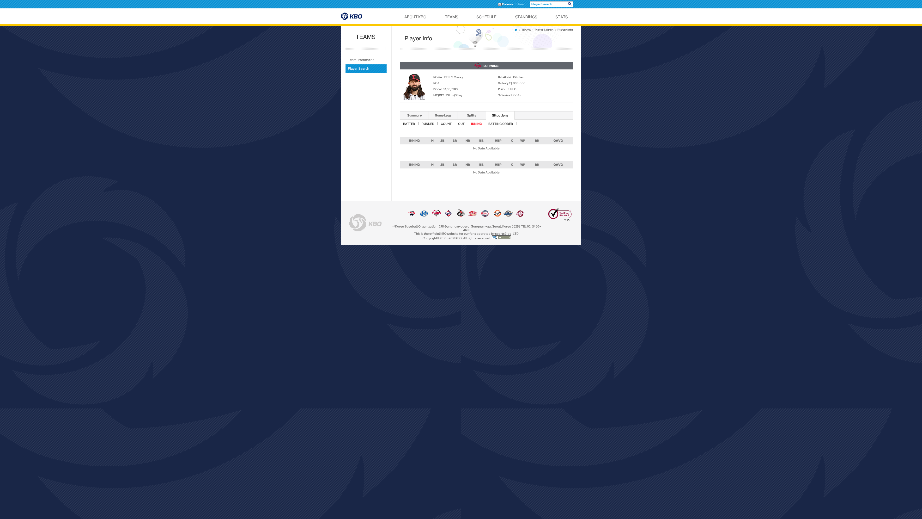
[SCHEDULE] (486, 17)
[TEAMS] (451, 17)
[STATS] (562, 17)
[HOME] (516, 30)
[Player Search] (366, 68)
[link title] (412, 215)
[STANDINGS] (526, 17)
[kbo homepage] (365, 222)
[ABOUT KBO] (415, 17)
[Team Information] (366, 60)
